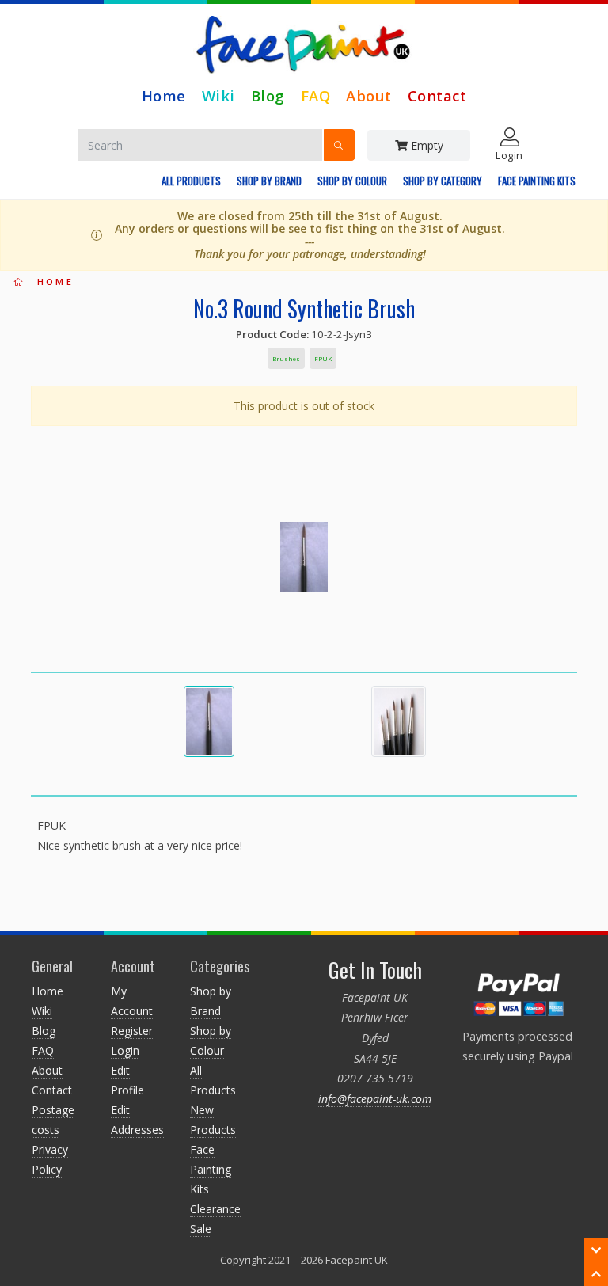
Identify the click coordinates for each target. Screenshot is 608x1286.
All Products (191, 180)
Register (132, 1030)
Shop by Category (442, 180)
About (369, 95)
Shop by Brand (269, 180)
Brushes (286, 358)
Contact (437, 95)
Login (125, 1050)
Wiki (218, 95)
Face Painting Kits (537, 180)
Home (164, 95)
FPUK (323, 358)
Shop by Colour (352, 180)
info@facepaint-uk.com (374, 1098)
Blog (268, 95)
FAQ (316, 95)
